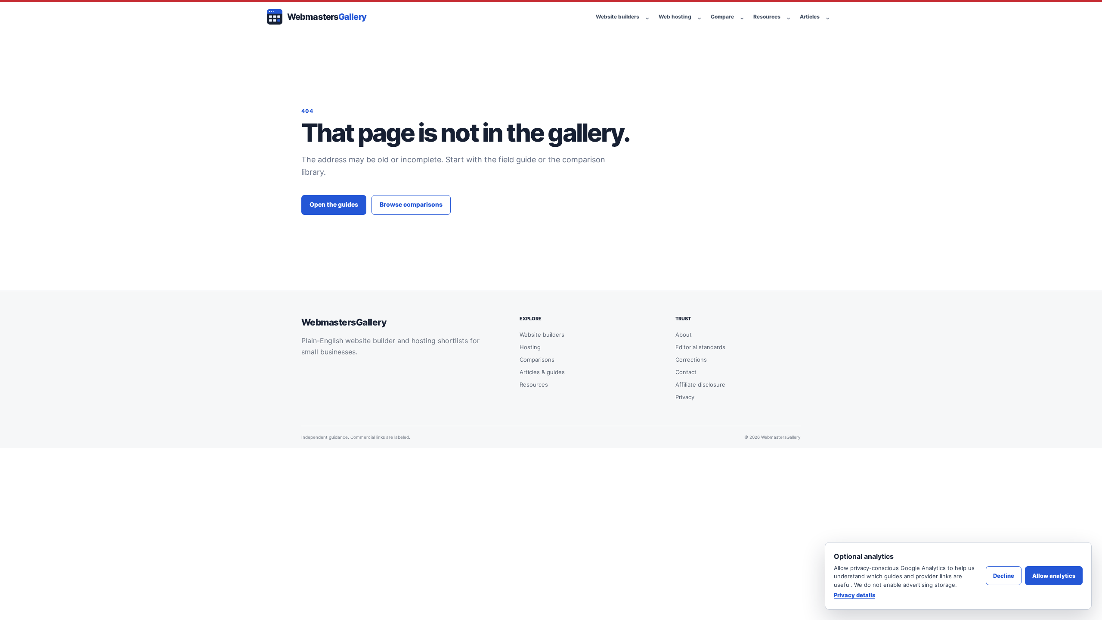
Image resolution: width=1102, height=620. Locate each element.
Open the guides (334, 204)
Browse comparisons (411, 204)
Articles (810, 16)
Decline (1003, 575)
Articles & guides (542, 372)
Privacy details (854, 595)
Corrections (691, 359)
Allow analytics (1053, 575)
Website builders (617, 16)
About (683, 334)
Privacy (684, 397)
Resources (766, 16)
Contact (685, 372)
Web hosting (675, 16)
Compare (722, 16)
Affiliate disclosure (700, 384)
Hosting (530, 347)
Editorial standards (700, 347)
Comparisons (537, 359)
